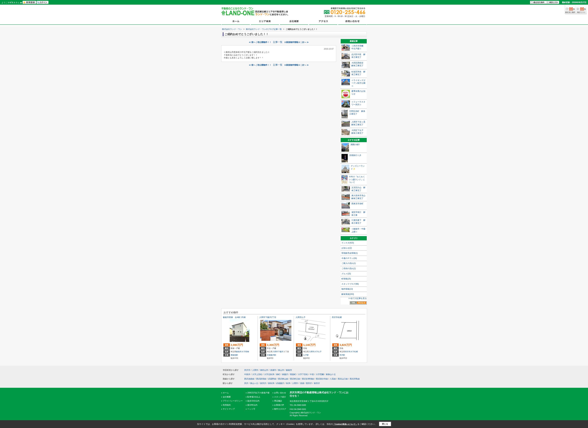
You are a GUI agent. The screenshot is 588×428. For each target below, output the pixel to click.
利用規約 (227, 405)
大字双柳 (245, 352)
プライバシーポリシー (233, 401)
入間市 (275, 352)
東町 (278, 374)
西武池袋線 (249, 379)
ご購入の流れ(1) (348, 263)
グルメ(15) (346, 274)
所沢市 (348, 352)
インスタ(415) (347, 243)
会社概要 (227, 397)
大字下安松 (303, 374)
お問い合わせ (280, 393)
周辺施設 (278, 401)
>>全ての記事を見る (357, 298)
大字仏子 (318, 352)
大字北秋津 (269, 374)
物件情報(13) (347, 289)
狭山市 (281, 370)
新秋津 (271, 383)
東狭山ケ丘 (331, 374)
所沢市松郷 (337, 317)
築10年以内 (252, 405)
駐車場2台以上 (253, 397)
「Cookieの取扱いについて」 (345, 424)
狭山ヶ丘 (254, 383)
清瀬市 (273, 370)
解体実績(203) (347, 294)
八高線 (333, 379)
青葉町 (293, 374)
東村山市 (264, 370)
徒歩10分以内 (253, 401)
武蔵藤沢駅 (271, 355)
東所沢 (317, 383)
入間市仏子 (300, 317)
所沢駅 (342, 355)
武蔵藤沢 (280, 383)
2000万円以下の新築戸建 (258, 393)
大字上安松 (257, 374)
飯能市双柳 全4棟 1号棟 (234, 317)
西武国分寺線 (322, 379)
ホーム (226, 393)
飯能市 (239, 352)
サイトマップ (229, 409)
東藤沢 (285, 374)
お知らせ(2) (346, 248)
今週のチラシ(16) (349, 258)
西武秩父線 (295, 379)
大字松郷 (354, 352)
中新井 (247, 374)
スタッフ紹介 (280, 397)
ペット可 (251, 409)
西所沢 (309, 383)
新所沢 (263, 383)
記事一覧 (277, 42)
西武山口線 (343, 379)
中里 (312, 374)
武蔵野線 (272, 379)
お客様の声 (279, 405)
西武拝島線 (355, 379)
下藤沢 (280, 352)
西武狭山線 (283, 379)
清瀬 (302, 383)
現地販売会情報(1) (349, 253)
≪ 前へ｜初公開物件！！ (260, 42)
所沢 (246, 383)
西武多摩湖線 (308, 379)
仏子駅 (306, 355)
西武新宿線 (261, 379)
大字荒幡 (320, 374)
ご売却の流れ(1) (348, 268)
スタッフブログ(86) (350, 284)
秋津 (288, 383)
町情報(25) (346, 279)
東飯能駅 (234, 355)
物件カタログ (280, 409)
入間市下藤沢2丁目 (267, 317)
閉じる (385, 424)
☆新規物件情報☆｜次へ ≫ (296, 42)
